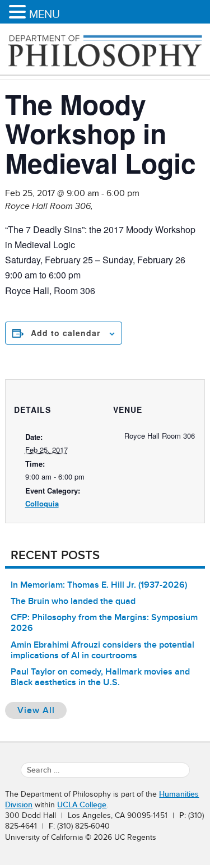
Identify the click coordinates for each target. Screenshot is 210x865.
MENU (44, 14)
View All (42, 710)
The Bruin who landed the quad (73, 601)
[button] (19, 12)
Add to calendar (65, 332)
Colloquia (42, 503)
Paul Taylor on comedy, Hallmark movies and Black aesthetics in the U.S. (100, 677)
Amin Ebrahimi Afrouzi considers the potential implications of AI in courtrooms (102, 650)
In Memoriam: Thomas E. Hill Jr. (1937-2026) (99, 585)
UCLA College (81, 805)
